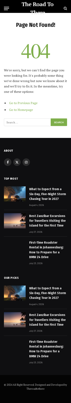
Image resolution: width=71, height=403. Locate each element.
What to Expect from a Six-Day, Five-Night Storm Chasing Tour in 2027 (47, 194)
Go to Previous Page (23, 103)
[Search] (65, 8)
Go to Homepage (21, 110)
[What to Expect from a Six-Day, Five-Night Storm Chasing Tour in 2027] (15, 194)
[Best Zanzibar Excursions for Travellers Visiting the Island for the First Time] (15, 220)
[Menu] (6, 8)
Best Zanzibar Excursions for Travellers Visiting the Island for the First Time (47, 221)
